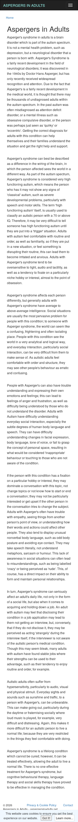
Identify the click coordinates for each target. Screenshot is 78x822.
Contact (68, 805)
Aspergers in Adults (24, 5)
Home (10, 18)
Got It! (46, 818)
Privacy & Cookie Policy (41, 805)
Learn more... (64, 818)
